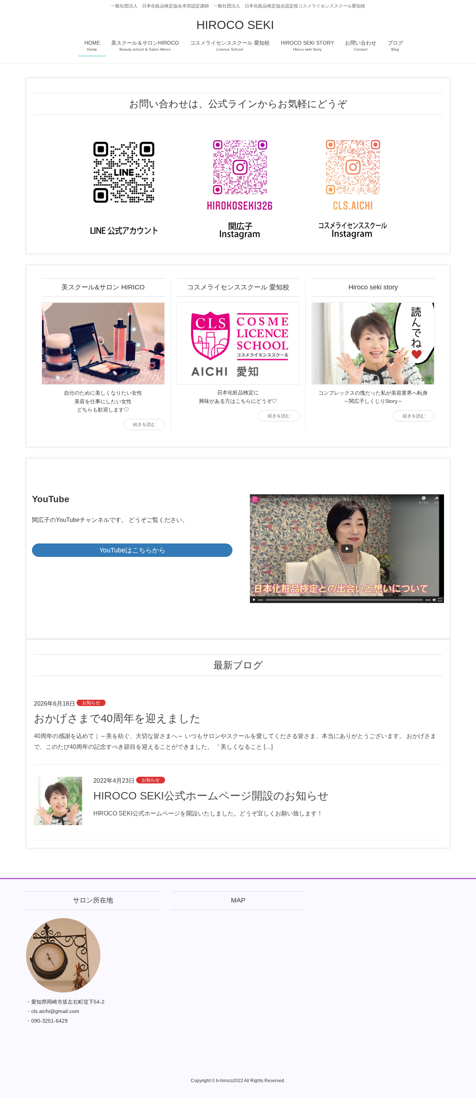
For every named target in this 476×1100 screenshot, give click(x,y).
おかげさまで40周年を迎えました (117, 718)
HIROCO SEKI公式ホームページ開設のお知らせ (211, 796)
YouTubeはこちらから (132, 550)
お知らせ (91, 702)
